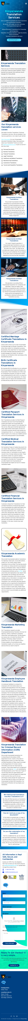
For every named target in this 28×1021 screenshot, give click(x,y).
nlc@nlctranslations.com (9, 144)
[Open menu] (26, 3)
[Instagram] (17, 1016)
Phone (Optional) (7, 907)
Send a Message (9, 943)
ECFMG (20, 571)
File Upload (5, 913)
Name (5, 893)
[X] (14, 1016)
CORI (14, 769)
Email (4, 900)
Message (5, 930)
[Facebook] (11, 1016)
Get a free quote (5, 139)
